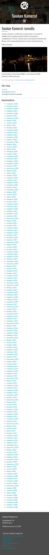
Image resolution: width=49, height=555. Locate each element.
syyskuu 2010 (12, 452)
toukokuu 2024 (12, 156)
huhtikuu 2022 (12, 206)
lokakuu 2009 (11, 467)
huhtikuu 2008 (12, 500)
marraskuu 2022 (12, 190)
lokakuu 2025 (11, 120)
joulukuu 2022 (12, 187)
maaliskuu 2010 (12, 455)
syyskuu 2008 (12, 490)
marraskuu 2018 (12, 285)
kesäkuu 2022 (12, 202)
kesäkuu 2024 (12, 154)
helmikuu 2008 (12, 505)
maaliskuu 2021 (12, 233)
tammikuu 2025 (12, 137)
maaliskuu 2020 (12, 256)
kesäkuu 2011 (12, 433)
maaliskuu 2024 (12, 161)
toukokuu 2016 (12, 328)
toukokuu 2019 (12, 276)
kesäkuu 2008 (12, 495)
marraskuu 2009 (12, 464)
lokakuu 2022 (11, 192)
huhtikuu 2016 (12, 330)
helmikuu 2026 (12, 111)
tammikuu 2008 (12, 507)
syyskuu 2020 (12, 247)
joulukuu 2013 (12, 376)
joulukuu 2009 (12, 462)
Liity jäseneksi (7, 545)
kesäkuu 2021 (12, 225)
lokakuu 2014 (11, 361)
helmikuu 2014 (12, 373)
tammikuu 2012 (12, 419)
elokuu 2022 (11, 197)
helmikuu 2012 (12, 416)
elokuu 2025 (11, 125)
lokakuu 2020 (11, 245)
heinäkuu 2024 (12, 151)
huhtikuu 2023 (12, 180)
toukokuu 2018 (12, 292)
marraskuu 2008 (12, 486)
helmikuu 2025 (12, 135)
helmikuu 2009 (12, 478)
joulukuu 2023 (12, 166)
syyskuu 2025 (12, 123)
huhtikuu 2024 (12, 159)
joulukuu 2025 (12, 116)
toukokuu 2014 (12, 369)
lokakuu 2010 (11, 450)
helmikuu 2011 (12, 443)
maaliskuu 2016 (12, 333)
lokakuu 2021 (11, 221)
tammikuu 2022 (12, 214)
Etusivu (4, 89)
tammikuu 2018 (12, 302)
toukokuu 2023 (12, 178)
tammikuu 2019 (12, 283)
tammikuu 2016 (12, 338)
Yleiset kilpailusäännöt (10, 543)
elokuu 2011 (11, 431)
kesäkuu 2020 (12, 249)
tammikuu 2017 (12, 321)
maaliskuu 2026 (12, 109)
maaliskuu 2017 (12, 316)
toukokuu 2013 (12, 385)
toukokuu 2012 (12, 409)
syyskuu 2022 (12, 194)
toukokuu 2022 (12, 204)
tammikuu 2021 (12, 237)
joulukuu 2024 (12, 140)
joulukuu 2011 (12, 421)
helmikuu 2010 (12, 457)
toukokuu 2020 (12, 252)
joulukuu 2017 (12, 304)
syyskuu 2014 (12, 364)
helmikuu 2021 (12, 235)
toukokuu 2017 (12, 314)
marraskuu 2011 (12, 424)
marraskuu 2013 (12, 378)
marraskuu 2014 (12, 359)
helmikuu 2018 (12, 299)
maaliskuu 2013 (12, 390)
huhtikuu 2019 (12, 278)
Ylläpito (16, 80)
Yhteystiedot (7, 541)
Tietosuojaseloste (9, 548)
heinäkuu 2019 (12, 271)
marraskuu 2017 (12, 307)
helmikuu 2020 (12, 259)
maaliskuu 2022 (12, 209)
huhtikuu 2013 (12, 388)
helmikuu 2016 (12, 335)
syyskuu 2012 (12, 404)
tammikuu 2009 (12, 481)
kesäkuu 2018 (12, 290)
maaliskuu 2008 (12, 502)
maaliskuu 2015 (12, 350)
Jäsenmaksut (7, 538)
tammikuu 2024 (12, 163)
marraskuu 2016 (12, 323)
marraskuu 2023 (12, 168)
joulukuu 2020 (12, 240)
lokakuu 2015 (11, 340)
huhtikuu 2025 (12, 132)
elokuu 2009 (11, 471)
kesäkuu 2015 (12, 345)
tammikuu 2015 (12, 354)
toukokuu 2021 (12, 228)
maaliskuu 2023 (12, 182)
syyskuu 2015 (12, 342)
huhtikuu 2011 (12, 438)
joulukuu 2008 (12, 483)
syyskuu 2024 (12, 147)
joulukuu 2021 (12, 216)
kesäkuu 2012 (12, 407)
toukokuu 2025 (12, 130)
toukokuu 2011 (12, 435)
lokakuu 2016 (11, 326)
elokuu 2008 (11, 493)
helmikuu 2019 (12, 280)
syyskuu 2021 (12, 223)
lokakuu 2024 (11, 144)
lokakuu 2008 (11, 488)
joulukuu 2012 (12, 397)
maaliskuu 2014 (12, 371)
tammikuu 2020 (12, 261)
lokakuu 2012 (11, 402)
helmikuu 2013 (12, 393)
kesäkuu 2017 (12, 311)
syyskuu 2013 (12, 383)
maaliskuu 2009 (12, 476)
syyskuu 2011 (12, 428)
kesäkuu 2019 (12, 273)
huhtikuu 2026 (12, 106)
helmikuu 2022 (12, 211)
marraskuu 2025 (12, 118)
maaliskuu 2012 (12, 414)
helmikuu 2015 (12, 352)
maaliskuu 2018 (12, 297)
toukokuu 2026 (12, 104)
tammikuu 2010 (12, 459)
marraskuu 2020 (12, 242)
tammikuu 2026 (12, 113)
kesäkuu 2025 (12, 128)
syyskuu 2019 (12, 268)
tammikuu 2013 (12, 395)
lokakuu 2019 (11, 266)
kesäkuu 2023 (12, 175)
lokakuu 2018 (11, 288)
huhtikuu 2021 (12, 230)
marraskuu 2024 (12, 142)
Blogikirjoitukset (30, 80)
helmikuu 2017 (12, 319)
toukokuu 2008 (12, 498)
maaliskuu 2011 (12, 440)
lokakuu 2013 (11, 381)
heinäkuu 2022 (12, 199)
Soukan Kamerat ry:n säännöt (13, 536)
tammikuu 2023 (12, 185)
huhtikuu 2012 (12, 412)
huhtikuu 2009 (12, 474)
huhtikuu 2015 (12, 347)
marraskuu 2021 (12, 218)
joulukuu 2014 (12, 357)
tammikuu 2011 (12, 445)
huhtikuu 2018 (12, 295)
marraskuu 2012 (12, 400)
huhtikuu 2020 (12, 254)
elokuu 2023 (11, 173)
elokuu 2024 (11, 149)
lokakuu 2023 (11, 171)
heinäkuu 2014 (12, 366)
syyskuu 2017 (12, 309)
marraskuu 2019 (12, 264)
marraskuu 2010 (12, 447)
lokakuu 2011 (11, 426)
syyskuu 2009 (12, 469)
